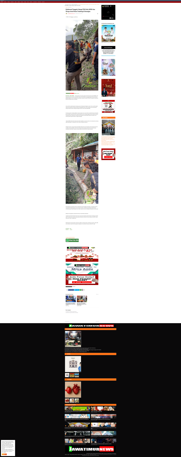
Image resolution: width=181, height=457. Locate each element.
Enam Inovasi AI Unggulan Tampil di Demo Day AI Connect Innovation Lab (100, 419)
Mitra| (88, 454)
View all (97, 294)
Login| (68, 454)
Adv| (86, 454)
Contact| (78, 454)
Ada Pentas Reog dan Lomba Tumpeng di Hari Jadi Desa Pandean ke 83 (76, 351)
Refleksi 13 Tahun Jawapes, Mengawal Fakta (108, 141)
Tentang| (81, 454)
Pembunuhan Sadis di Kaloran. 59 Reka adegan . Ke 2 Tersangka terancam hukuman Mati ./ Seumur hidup (103, 428)
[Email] (82, 290)
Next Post (97, 321)
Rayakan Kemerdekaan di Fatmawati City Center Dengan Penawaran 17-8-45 (74, 436)
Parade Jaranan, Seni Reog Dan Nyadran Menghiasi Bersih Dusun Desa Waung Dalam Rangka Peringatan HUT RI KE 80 (83, 349)
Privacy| (71, 454)
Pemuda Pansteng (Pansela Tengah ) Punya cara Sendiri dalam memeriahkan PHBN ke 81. (72, 4)
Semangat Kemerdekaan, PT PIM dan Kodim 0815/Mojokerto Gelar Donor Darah (75, 443)
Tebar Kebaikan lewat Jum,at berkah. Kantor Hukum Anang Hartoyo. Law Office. (101, 443)
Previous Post (67, 321)
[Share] (97, 13)
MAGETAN (69, 7)
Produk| (84, 454)
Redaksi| (95, 454)
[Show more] (84, 290)
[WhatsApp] (80, 290)
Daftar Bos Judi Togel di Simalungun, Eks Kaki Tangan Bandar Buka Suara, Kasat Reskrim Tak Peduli (77, 419)
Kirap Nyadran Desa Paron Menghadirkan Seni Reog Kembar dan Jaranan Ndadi (77, 350)
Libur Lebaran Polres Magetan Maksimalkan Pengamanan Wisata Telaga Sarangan (81, 304)
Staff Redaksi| (92, 454)
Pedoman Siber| (74, 454)
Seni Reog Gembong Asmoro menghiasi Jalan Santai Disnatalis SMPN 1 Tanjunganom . (102, 436)
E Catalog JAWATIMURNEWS (70, 237)
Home (66, 7)
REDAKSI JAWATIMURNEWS (70, 238)
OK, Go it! (4, 454)
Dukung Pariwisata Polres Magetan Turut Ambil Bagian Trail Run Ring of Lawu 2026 (71, 304)
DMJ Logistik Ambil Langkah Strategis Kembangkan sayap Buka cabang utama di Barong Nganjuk (107, 139)
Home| (66, 454)
